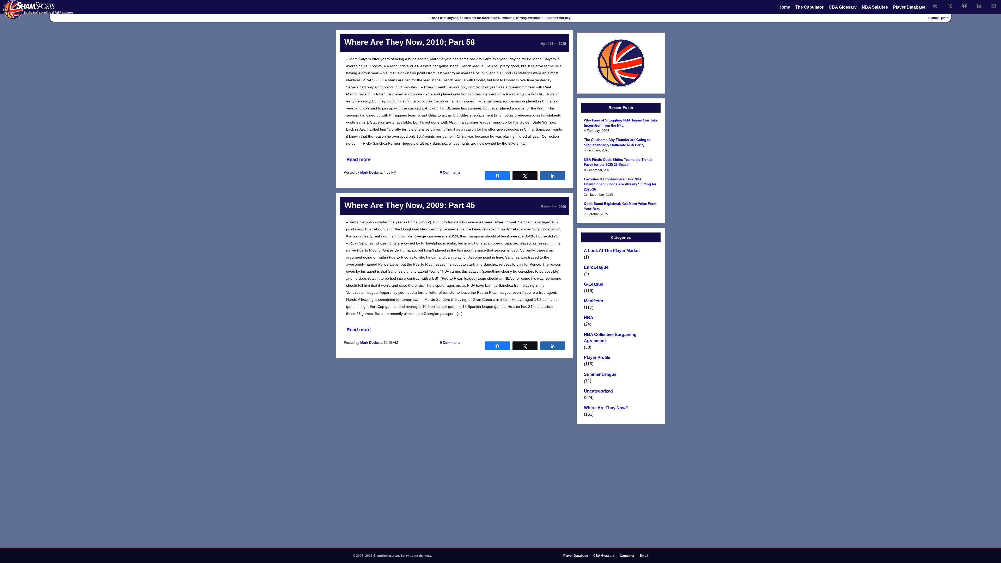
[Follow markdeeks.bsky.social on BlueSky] (964, 6)
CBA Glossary (843, 7)
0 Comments (450, 172)
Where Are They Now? (606, 408)
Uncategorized (598, 391)
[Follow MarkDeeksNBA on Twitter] (950, 6)
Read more (358, 159)
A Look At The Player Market (612, 250)
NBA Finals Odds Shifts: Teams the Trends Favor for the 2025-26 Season (618, 162)
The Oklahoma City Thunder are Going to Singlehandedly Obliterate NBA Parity (617, 142)
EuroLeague (596, 267)
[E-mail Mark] (993, 6)
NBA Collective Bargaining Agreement (610, 337)
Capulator (627, 556)
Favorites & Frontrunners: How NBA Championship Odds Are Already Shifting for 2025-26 (620, 184)
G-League (593, 284)
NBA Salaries (875, 7)
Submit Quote (938, 18)
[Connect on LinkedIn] (979, 6)
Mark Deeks (369, 172)
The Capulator (809, 7)
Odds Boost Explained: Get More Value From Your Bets (620, 206)
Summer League (600, 374)
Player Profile (597, 357)
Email (644, 556)
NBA (588, 317)
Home (784, 7)
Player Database (909, 7)
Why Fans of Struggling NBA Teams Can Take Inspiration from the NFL (620, 122)
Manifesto (593, 301)
